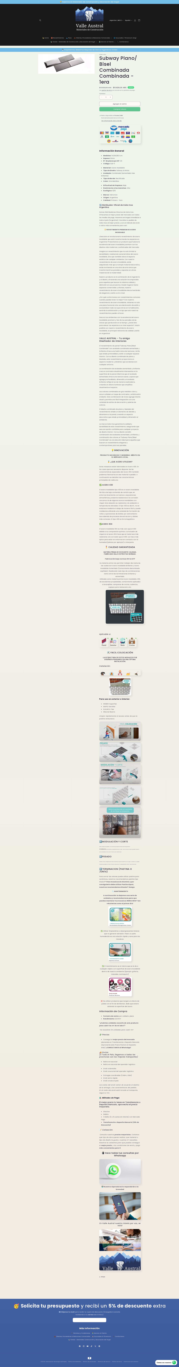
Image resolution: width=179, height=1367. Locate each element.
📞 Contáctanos (118, 1336)
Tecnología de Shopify (60, 1361)
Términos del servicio (104, 1361)
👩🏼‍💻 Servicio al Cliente (99, 1333)
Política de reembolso (74, 1361)
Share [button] (103, 1277)
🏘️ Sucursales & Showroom (101, 1336)
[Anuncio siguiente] (140, 2)
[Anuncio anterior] (39, 2)
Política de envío (117, 1361)
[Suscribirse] (104, 1320)
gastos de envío (107, 90)
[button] (40, 20)
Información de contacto (131, 1361)
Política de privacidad (89, 1361)
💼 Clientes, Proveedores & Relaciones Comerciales (72, 1336)
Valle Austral (49, 1361)
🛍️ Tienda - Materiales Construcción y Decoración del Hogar (89, 1340)
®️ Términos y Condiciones (80, 1333)
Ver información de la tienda (111, 121)
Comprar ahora (119, 109)
